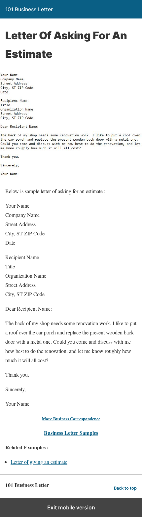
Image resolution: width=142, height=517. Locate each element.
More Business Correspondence (71, 418)
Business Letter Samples (71, 432)
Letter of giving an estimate (39, 461)
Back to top (125, 488)
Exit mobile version (71, 507)
